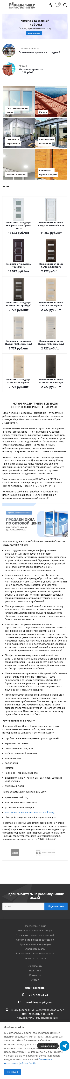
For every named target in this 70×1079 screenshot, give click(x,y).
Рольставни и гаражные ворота (35, 953)
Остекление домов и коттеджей (35, 939)
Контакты (35, 975)
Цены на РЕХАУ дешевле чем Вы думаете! (35, 21)
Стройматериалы (35, 948)
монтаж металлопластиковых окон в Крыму (29, 812)
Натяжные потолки (35, 958)
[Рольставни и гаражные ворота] (51, 164)
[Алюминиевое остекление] (51, 133)
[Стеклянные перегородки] (19, 133)
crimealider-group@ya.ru (38, 1002)
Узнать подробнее (34, 33)
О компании (35, 965)
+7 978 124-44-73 (37, 995)
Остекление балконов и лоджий (35, 935)
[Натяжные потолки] (19, 164)
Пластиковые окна (35, 925)
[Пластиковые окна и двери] (19, 101)
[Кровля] (51, 101)
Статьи (35, 979)
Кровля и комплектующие (35, 944)
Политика (35, 970)
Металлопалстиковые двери (35, 930)
